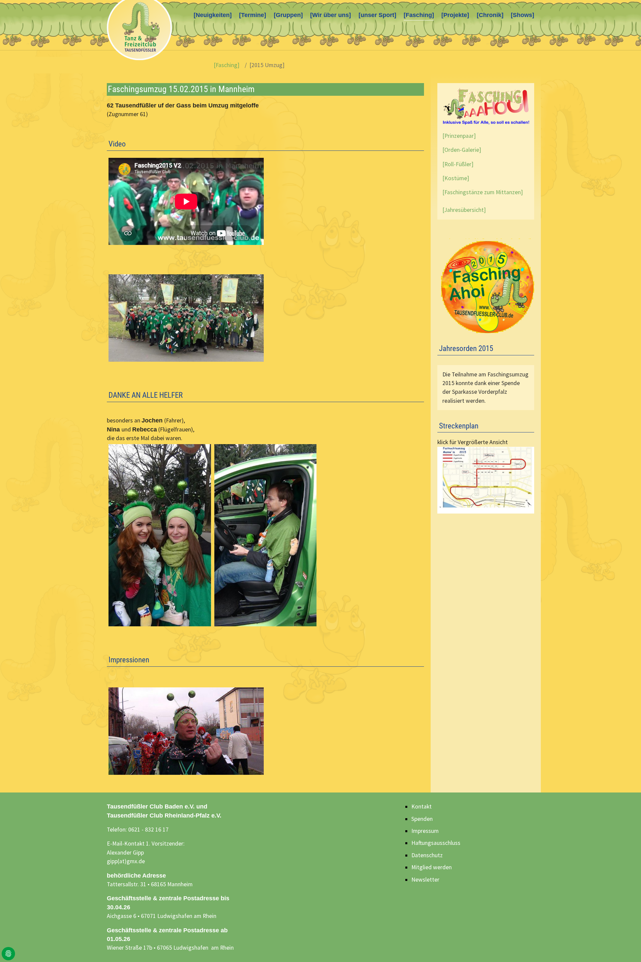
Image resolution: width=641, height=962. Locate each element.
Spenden (422, 819)
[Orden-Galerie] (461, 149)
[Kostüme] (455, 178)
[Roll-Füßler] (457, 164)
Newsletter (425, 879)
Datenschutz (427, 855)
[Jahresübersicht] (464, 210)
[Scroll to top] (625, 946)
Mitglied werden (431, 867)
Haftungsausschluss (435, 843)
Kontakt (421, 806)
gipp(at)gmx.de (126, 861)
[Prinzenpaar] (459, 135)
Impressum (425, 831)
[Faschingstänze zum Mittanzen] (482, 192)
